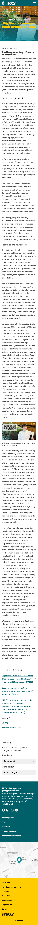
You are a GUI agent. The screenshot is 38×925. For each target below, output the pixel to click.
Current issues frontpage (12, 727)
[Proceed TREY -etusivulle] (8, 915)
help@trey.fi (7, 804)
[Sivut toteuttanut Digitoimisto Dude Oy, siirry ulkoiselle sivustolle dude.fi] (19, 920)
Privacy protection (9, 831)
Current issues (22, 19)
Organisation (7, 905)
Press (4, 822)
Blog (6, 723)
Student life (6, 896)
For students (6, 883)
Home (11, 19)
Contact (5, 909)
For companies (8, 817)
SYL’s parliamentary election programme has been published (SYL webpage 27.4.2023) (18, 691)
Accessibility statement (11, 836)
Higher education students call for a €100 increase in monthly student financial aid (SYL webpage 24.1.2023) (18, 679)
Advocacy (6, 891)
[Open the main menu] (34, 3)
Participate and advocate (11, 887)
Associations (7, 900)
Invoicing (6, 827)
